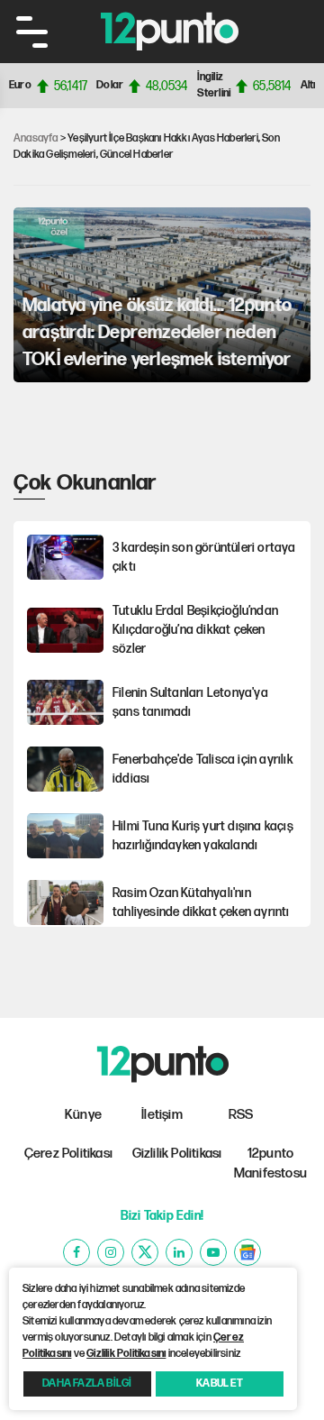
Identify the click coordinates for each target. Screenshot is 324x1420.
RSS (241, 1114)
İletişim (162, 1114)
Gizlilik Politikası (177, 1153)
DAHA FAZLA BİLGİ (86, 1383)
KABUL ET (219, 1383)
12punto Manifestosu (270, 1164)
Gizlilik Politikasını (126, 1353)
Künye (83, 1114)
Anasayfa (36, 138)
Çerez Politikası (68, 1153)
